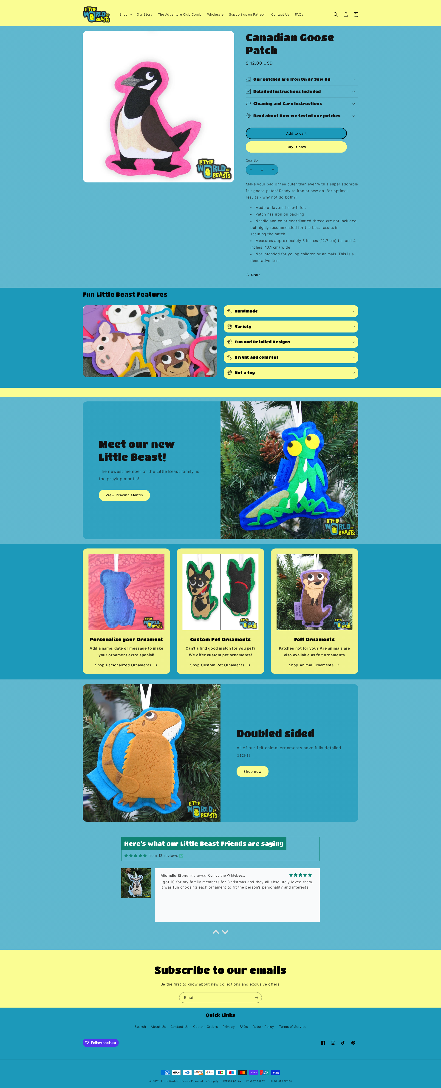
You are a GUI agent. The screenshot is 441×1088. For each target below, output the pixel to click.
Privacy (229, 1026)
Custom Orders (205, 1026)
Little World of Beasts (175, 1081)
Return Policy (263, 1026)
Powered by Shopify (204, 1081)
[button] (125, 14)
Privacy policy (255, 1080)
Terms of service (280, 1080)
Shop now (252, 771)
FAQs (244, 1026)
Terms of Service (292, 1026)
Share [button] (255, 275)
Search (140, 1026)
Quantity (252, 160)
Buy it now (296, 147)
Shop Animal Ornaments (311, 665)
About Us (158, 1026)
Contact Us (179, 1026)
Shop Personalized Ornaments (123, 665)
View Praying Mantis (124, 495)
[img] (135, 855)
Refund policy (232, 1080)
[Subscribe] (257, 997)
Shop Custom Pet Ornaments (217, 665)
